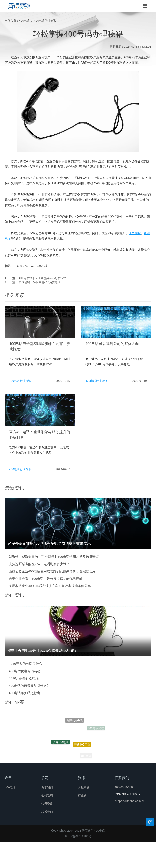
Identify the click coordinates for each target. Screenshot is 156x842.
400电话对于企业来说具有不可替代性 (42, 278)
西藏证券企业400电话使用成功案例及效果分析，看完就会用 (52, 571)
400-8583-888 (124, 787)
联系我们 (47, 811)
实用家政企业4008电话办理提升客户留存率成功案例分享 (50, 585)
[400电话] (19, 6)
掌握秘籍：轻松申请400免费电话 (40, 282)
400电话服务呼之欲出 (24, 692)
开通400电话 (82, 733)
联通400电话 (60, 736)
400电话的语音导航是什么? (29, 685)
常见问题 (83, 787)
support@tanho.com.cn (130, 801)
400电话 (24, 20)
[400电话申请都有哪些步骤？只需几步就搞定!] (40, 321)
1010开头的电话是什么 (25, 663)
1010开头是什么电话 (24, 678)
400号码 (22, 266)
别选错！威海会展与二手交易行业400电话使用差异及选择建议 (54, 556)
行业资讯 (83, 795)
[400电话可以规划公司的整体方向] (116, 321)
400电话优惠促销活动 (24, 671)
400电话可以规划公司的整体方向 (112, 343)
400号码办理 (39, 266)
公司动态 (47, 795)
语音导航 (135, 233)
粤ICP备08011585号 (78, 836)
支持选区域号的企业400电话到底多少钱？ (39, 563)
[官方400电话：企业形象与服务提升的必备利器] (40, 410)
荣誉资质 (47, 803)
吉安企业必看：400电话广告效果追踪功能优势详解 (45, 578)
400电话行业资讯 (45, 20)
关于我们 (47, 787)
